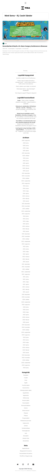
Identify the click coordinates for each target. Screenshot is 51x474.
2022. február (26, 259)
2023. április (26, 224)
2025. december (26, 153)
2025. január (26, 171)
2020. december (26, 294)
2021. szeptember (25, 272)
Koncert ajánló (25, 400)
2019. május (26, 342)
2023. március (25, 226)
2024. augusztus (26, 183)
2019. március (25, 347)
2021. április (26, 284)
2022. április (26, 254)
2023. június (26, 218)
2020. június (26, 309)
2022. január (26, 261)
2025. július (26, 158)
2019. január (26, 352)
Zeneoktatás (26, 441)
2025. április (26, 163)
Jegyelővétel (26, 393)
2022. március (25, 256)
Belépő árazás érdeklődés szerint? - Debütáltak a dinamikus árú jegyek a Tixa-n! (25, 115)
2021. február (26, 289)
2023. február (26, 229)
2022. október (25, 239)
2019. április (26, 345)
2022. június (26, 249)
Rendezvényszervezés (26, 420)
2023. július (26, 216)
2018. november (26, 357)
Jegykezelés (26, 395)
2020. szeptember (25, 302)
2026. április (26, 150)
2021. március (25, 287)
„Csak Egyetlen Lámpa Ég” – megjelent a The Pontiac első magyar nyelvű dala (26, 131)
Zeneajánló (25, 436)
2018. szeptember (25, 362)
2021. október (25, 269)
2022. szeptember (25, 241)
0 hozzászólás (25, 48)
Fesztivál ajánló (11, 48)
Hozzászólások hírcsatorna (26, 453)
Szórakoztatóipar (26, 428)
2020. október (25, 299)
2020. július (26, 307)
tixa (6, 43)
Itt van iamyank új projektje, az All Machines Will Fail (26, 109)
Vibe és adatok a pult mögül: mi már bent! (26, 86)
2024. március (25, 196)
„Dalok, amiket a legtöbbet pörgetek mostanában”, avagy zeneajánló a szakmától (26, 102)
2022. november (26, 236)
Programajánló (19, 48)
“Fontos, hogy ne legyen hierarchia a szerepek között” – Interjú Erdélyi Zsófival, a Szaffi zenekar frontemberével (25, 82)
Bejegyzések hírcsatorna (26, 451)
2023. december (26, 203)
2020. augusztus (26, 304)
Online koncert (25, 410)
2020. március (25, 317)
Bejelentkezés (25, 448)
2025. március (25, 165)
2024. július (26, 186)
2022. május (26, 251)
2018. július (26, 367)
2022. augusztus (26, 244)
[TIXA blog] (25, 12)
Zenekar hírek (26, 438)
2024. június (26, 188)
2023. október (25, 208)
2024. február (26, 198)
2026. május (26, 148)
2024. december (26, 173)
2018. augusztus (26, 365)
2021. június (26, 279)
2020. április (26, 314)
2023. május (26, 221)
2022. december (26, 234)
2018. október (25, 360)
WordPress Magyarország (26, 456)
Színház (26, 425)
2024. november (26, 176)
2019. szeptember (25, 332)
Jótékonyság (26, 398)
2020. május (26, 312)
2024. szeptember (25, 181)
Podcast (26, 415)
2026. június (26, 145)
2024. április (26, 193)
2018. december (26, 355)
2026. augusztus (26, 140)
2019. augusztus (26, 335)
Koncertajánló (26, 403)
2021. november (26, 266)
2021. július (26, 277)
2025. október (25, 155)
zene (26, 433)
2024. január (26, 201)
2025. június (26, 160)
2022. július (26, 246)
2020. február (26, 319)
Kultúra (26, 408)
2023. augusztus (26, 213)
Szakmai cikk (26, 423)
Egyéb (25, 383)
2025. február (26, 168)
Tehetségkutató (26, 430)
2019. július (26, 337)
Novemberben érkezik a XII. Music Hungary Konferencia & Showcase (25, 46)
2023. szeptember (25, 211)
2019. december (26, 325)
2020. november (26, 297)
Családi (26, 377)
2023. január (26, 231)
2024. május (26, 191)
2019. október (25, 330)
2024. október (25, 178)
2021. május (26, 282)
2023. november (26, 206)
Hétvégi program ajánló (25, 390)
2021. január (26, 292)
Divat (26, 380)
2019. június (26, 340)
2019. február (26, 350)
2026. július (26, 143)
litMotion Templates (31, 470)
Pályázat (26, 413)
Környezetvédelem (25, 405)
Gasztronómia (26, 388)
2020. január (26, 322)
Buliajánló (25, 375)
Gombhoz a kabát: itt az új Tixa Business (25, 78)
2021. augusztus (26, 274)
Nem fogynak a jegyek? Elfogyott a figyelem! (25, 93)
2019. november (26, 327)
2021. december (26, 264)
